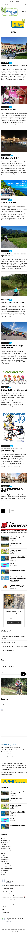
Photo (6, 910)
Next (12, 511)
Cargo (2, 844)
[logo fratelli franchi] (14, 527)
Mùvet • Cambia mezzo (16, 564)
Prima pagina (4, 863)
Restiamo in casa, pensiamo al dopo (12, 302)
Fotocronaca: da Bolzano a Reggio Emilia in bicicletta (12, 347)
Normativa (3, 861)
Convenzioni (4, 851)
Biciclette (3, 842)
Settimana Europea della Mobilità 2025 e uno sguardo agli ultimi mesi (18, 578)
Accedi (4, 664)
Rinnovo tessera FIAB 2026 (17, 570)
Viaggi (2, 872)
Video (2, 874)
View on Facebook (5, 912)
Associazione (4, 840)
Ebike (2, 853)
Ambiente (3, 838)
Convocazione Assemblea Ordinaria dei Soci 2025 (17, 586)
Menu (25, 11)
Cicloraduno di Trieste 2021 (10, 158)
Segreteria (3, 870)
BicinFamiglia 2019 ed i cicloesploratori (14, 390)
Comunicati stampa (5, 850)
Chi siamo (11, 1)
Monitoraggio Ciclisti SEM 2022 (19, 646)
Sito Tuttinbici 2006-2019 (9, 666)
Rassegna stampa (5, 865)
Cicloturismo (11, 650)
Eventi (2, 855)
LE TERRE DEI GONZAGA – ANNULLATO (14, 65)
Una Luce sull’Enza (10, 642)
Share (4, 914)
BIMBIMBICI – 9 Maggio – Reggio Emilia (17, 551)
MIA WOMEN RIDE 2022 (8, 110)
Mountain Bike (4, 859)
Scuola (3, 867)
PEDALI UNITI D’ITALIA (8, 202)
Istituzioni (3, 857)
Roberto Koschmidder (6, 636)
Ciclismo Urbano (5, 846)
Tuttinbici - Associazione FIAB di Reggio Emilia (14, 880)
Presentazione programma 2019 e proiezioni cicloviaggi (12, 450)
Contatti (17, 1)
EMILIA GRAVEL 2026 (16, 544)
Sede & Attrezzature (6, 868)
